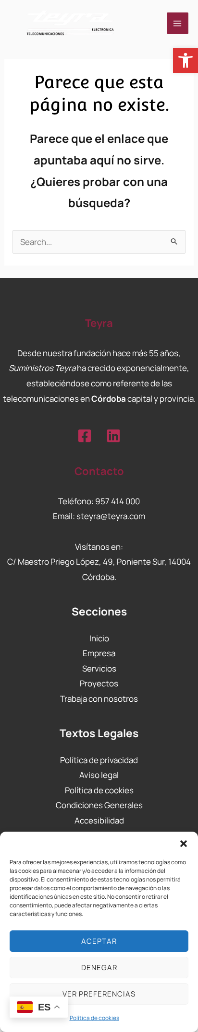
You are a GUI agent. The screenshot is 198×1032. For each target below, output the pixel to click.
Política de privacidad (99, 759)
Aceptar (99, 941)
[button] (185, 60)
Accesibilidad (99, 820)
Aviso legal (99, 774)
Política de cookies (94, 1018)
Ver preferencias (99, 994)
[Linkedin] (113, 435)
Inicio (99, 638)
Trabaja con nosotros (99, 698)
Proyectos (99, 683)
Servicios (99, 668)
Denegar (99, 967)
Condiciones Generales (99, 805)
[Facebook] (84, 435)
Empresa (99, 653)
